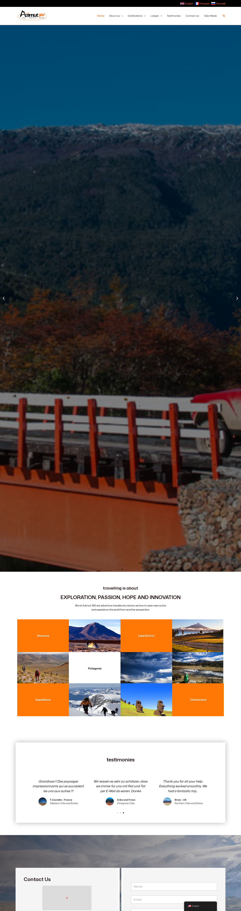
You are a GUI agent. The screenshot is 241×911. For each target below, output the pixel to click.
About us (114, 16)
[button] (121, 15)
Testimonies (174, 16)
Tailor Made (210, 16)
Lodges (155, 16)
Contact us (192, 16)
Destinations (135, 16)
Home (100, 16)
